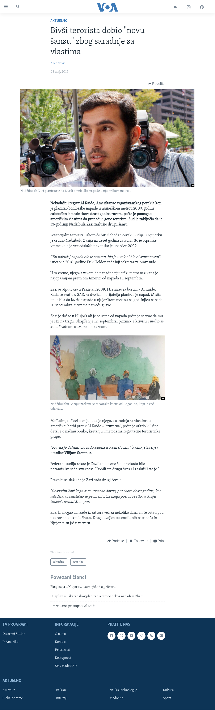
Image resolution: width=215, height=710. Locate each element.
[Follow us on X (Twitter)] (121, 636)
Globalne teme (13, 698)
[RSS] (151, 636)
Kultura (168, 690)
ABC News (58, 63)
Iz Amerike (10, 642)
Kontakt (60, 642)
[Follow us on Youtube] (131, 636)
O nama (60, 634)
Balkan (61, 690)
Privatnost (62, 650)
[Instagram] (188, 7)
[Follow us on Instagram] (141, 636)
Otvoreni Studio (14, 634)
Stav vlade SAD (66, 666)
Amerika (9, 690)
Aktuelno (59, 21)
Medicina (116, 698)
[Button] (156, 83)
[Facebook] (201, 7)
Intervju (62, 698)
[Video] (175, 7)
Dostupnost (63, 658)
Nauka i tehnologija (123, 690)
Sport (167, 698)
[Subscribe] (161, 636)
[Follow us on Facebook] (111, 636)
